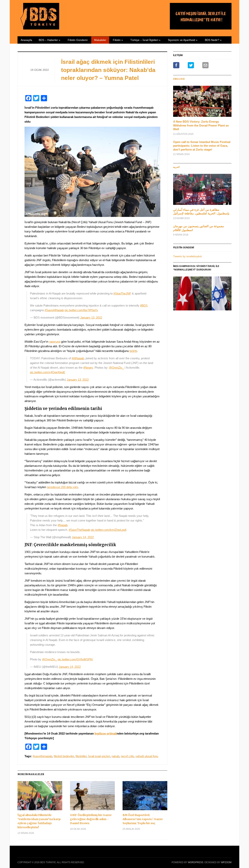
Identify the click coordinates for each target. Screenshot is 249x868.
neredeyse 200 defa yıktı (62, 487)
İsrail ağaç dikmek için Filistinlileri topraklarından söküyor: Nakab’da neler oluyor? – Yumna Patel (108, 70)
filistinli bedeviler (64, 756)
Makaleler (100, 40)
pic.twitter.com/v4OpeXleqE (47, 372)
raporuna (54, 341)
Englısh (179, 79)
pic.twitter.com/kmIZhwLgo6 (108, 529)
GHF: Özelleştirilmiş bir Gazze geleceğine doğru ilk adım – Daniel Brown (91, 819)
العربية (176, 167)
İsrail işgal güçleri (99, 756)
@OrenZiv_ (116, 367)
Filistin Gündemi (78, 40)
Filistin (118, 40)
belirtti (133, 351)
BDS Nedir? (213, 40)
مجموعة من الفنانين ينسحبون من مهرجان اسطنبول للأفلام (198, 228)
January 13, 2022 (91, 317)
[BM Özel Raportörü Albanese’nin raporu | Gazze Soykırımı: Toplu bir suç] (145, 797)
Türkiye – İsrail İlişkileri (145, 40)
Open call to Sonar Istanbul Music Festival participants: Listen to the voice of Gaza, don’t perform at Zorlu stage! (201, 145)
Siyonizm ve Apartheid (182, 40)
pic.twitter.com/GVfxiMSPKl (75, 659)
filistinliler (81, 756)
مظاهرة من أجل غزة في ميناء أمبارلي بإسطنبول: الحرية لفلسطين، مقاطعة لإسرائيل (201, 211)
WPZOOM (226, 862)
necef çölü (127, 756)
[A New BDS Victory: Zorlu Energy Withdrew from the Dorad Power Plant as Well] (202, 102)
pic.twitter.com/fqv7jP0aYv (81, 310)
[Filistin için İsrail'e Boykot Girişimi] (42, 15)
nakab (115, 756)
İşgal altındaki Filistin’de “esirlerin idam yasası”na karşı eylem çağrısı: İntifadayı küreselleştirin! (39, 821)
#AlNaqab (78, 358)
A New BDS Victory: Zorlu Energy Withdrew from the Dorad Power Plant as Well (201, 125)
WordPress (195, 862)
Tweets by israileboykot (187, 256)
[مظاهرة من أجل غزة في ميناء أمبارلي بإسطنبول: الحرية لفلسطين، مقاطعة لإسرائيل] (202, 190)
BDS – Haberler (49, 40)
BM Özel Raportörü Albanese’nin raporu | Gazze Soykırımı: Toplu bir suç (143, 819)
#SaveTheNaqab (79, 529)
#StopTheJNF (122, 293)
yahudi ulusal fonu (146, 756)
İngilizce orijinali (106, 733)
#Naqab (63, 525)
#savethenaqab (42, 756)
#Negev (88, 367)
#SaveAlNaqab (54, 310)
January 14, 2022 (83, 537)
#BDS (144, 305)
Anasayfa (26, 40)
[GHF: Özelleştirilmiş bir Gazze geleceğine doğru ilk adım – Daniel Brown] (92, 797)
